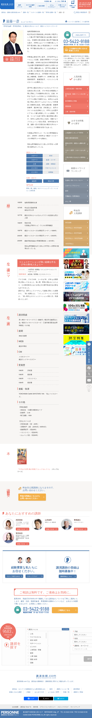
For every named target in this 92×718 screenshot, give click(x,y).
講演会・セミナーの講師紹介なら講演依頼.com (28, 689)
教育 (31, 653)
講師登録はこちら (66, 576)
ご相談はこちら (64, 610)
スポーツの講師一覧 (37, 12)
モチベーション (35, 643)
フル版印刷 (85, 22)
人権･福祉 (33, 656)
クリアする (65, 629)
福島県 (34, 181)
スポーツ (34, 155)
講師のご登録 (78, 692)
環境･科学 (33, 659)
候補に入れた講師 (15, 692)
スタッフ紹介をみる (13, 576)
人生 (34, 164)
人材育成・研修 (35, 650)
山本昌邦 (48, 520)
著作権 (35, 707)
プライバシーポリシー (48, 707)
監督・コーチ (50, 160)
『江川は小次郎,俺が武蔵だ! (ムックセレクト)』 (34, 469)
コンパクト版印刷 (74, 22)
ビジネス (34, 168)
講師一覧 (26, 12)
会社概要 (15, 707)
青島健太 (77, 520)
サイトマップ (75, 707)
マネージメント (50, 168)
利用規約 (46, 1)
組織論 (50, 172)
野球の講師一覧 (51, 12)
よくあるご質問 (59, 1)
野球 (50, 155)
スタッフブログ (32, 576)
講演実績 (76, 689)
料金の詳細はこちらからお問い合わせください (30, 497)
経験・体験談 (50, 164)
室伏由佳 (19, 533)
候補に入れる (21, 529)
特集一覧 (66, 692)
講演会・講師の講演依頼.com (10, 12)
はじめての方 (39, 692)
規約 (51, 689)
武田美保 (19, 520)
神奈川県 (51, 181)
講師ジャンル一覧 (63, 689)
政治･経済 (33, 640)
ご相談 (28, 692)
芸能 (31, 663)
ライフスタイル (35, 637)
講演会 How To (25, 707)
